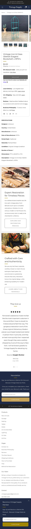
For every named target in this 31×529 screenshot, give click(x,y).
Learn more (21, 91)
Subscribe (15, 524)
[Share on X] (7, 114)
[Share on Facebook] (4, 114)
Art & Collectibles (7, 430)
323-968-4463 (6, 497)
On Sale (4, 435)
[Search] (28, 7)
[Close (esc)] (28, 500)
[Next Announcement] (28, 406)
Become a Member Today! (18, 3)
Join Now (13, 72)
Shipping (5, 66)
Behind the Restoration (9, 466)
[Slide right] (28, 45)
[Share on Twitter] (10, 114)
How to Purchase (7, 461)
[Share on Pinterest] (13, 114)
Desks (3, 427)
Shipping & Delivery (7, 458)
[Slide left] (3, 45)
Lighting (4, 432)
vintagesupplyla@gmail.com (10, 494)
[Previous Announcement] (3, 406)
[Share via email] (16, 114)
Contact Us (5, 447)
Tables (3, 424)
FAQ (3, 463)
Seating (4, 421)
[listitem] (15, 2)
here (26, 104)
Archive (4, 438)
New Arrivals (5, 415)
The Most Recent (7, 455)
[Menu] (2, 7)
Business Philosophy (8, 449)
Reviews (4, 452)
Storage (4, 418)
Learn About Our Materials (15, 290)
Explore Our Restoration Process (15, 223)
